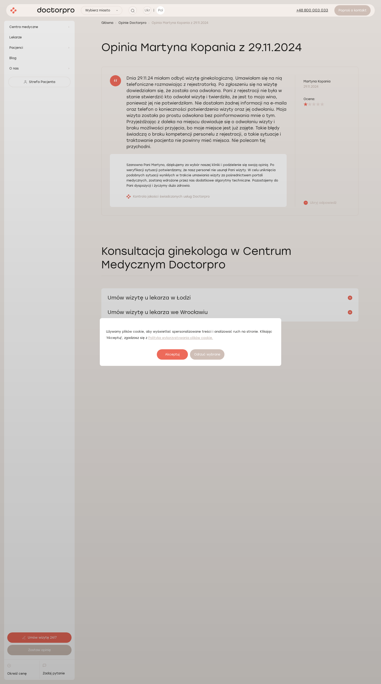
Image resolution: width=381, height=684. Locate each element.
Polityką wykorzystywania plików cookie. (180, 338)
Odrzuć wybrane (207, 354)
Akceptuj (172, 354)
